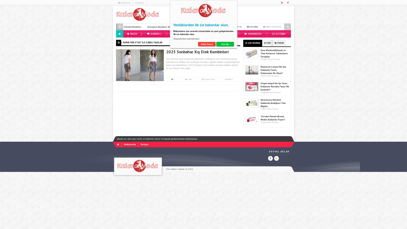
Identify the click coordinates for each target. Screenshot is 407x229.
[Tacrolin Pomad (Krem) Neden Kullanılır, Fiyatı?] (252, 123)
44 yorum (274, 122)
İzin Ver (225, 44)
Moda (133, 34)
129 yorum (276, 59)
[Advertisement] (100, 53)
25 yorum (274, 109)
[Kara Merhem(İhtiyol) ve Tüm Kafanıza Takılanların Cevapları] (252, 57)
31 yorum (277, 92)
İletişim (140, 2)
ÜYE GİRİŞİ (253, 27)
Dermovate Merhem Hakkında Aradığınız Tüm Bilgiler (273, 103)
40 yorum (275, 76)
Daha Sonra (207, 44)
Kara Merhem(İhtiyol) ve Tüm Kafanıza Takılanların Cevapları (274, 53)
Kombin (154, 34)
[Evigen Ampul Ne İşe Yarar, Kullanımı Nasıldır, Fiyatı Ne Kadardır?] (252, 90)
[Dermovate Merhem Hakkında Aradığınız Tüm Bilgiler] (252, 107)
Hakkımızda (125, 2)
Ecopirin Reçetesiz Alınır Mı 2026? (153, 26)
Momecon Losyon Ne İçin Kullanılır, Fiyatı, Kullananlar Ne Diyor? (273, 70)
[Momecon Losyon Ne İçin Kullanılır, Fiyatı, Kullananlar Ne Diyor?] (252, 74)
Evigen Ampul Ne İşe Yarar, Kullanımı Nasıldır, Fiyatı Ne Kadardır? (275, 86)
